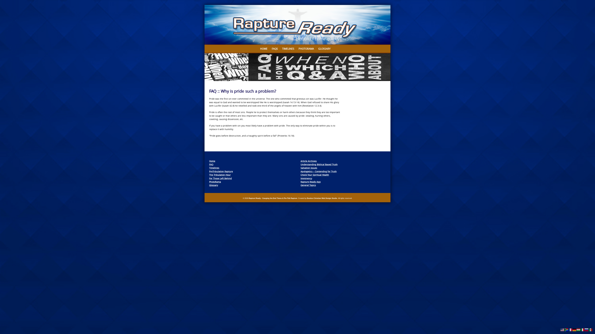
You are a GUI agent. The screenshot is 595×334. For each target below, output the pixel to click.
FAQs (275, 48)
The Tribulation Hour (220, 174)
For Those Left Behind (220, 178)
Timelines (288, 48)
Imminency (306, 178)
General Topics (308, 185)
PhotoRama (215, 181)
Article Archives (309, 161)
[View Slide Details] (297, 25)
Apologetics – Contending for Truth (319, 171)
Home (263, 48)
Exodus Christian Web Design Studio (322, 198)
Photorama (306, 48)
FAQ (211, 164)
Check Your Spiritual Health (315, 174)
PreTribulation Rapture (221, 171)
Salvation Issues (309, 167)
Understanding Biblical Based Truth (319, 164)
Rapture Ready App (311, 181)
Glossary (324, 48)
